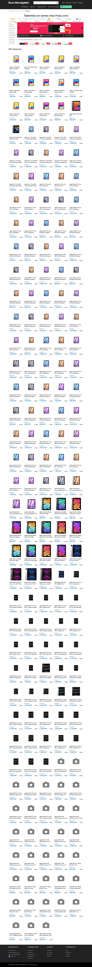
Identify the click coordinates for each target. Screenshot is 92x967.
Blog (63, 2)
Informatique (24, 6)
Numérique (30, 958)
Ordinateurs (30, 952)
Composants (30, 950)
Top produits (49, 952)
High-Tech (32, 6)
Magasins (80, 2)
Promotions (49, 950)
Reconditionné (67, 6)
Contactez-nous (11, 950)
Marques (49, 956)
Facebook (13, 956)
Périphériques (31, 956)
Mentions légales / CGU (13, 952)
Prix (23, 11)
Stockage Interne (31, 954)
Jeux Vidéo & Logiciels (53, 6)
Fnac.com (17, 11)
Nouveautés (49, 954)
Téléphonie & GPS (41, 6)
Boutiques (11, 11)
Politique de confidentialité (14, 954)
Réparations (69, 2)
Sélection (75, 2)
